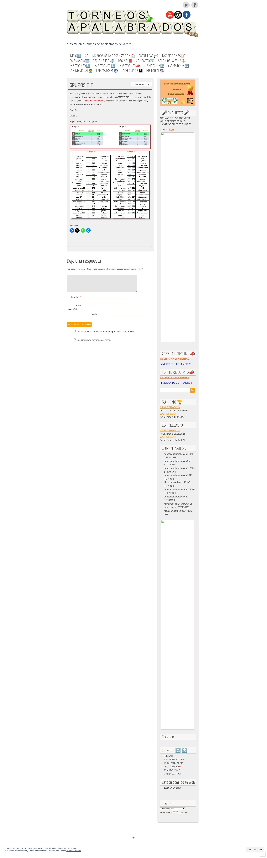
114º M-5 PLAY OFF (174, 759)
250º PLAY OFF (186, 504)
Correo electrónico (74, 307)
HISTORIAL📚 (155, 70)
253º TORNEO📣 (129, 66)
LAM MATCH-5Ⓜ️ (107, 70)
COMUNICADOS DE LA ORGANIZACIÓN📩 (110, 56)
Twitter (186, 4)
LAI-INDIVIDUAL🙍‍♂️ (81, 70)
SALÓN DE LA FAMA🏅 (172, 61)
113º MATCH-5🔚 (154, 66)
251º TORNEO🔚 (80, 66)
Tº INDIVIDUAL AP (173, 763)
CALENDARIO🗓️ (79, 61)
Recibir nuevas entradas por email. (93, 340)
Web (94, 314)
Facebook (195, 4)
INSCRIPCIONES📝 (173, 56)
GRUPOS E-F (81, 85)
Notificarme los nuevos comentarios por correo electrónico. (105, 331)
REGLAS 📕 (125, 61)
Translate (183, 812)
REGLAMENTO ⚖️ (104, 61)
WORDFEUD (168, 413)
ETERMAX (169, 500)
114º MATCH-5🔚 (178, 66)
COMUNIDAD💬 (148, 56)
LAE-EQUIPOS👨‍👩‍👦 (132, 70)
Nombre (76, 297)
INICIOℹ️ (75, 56)
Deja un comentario (141, 84)
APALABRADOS (170, 407)
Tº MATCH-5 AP (172, 770)
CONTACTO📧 (145, 61)
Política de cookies (73, 851)
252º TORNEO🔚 (104, 66)
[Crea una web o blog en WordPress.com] (133, 838)
